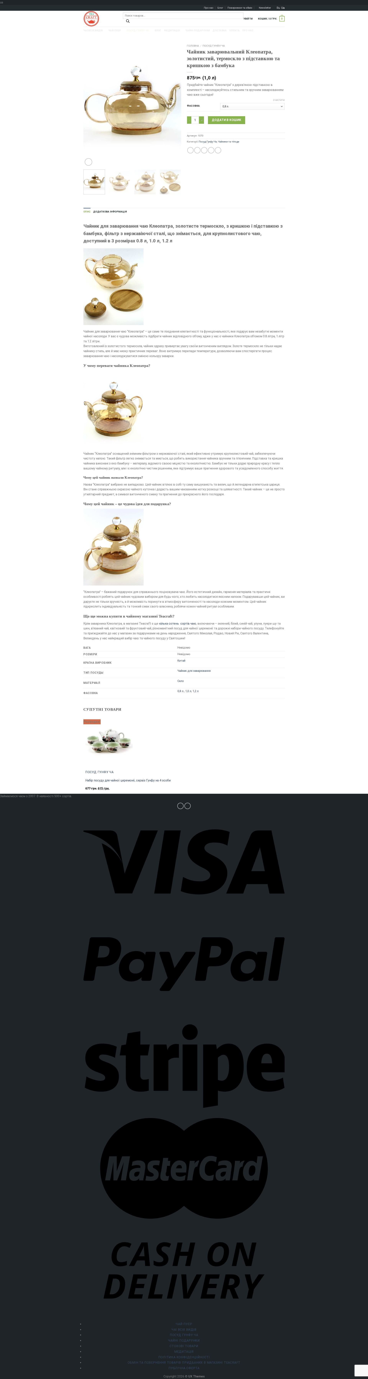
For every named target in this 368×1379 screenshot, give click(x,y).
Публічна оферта (184, 1368)
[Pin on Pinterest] (211, 150)
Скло (180, 681)
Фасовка (193, 106)
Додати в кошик (226, 120)
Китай (181, 660)
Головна (193, 45)
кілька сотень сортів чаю (177, 623)
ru (278, 7)
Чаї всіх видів (184, 1329)
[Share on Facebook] (190, 150)
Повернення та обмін (240, 7)
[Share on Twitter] (197, 150)
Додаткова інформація (110, 211)
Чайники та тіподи (228, 141)
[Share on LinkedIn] (218, 150)
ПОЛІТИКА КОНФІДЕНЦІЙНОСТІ (184, 1357)
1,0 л (188, 691)
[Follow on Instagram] (180, 806)
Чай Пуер (184, 1324)
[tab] (86, 212)
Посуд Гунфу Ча (214, 45)
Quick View (93, 790)
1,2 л (196, 691)
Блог (220, 7)
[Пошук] (128, 22)
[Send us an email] (187, 806)
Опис (86, 211)
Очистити (279, 100)
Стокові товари (184, 1346)
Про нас (208, 7)
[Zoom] (88, 162)
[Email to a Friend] (204, 150)
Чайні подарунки (184, 1340)
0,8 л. (180, 691)
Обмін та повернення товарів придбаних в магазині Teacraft (184, 1362)
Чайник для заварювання (194, 671)
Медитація (184, 1351)
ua (283, 7)
